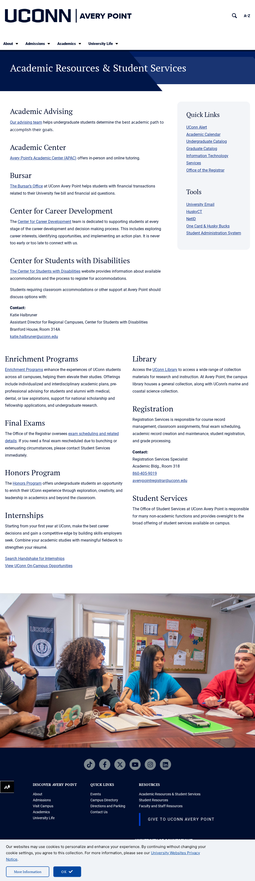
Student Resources (153, 800)
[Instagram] (150, 764)
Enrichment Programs (24, 369)
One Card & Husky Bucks (208, 226)
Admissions (35, 43)
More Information (27, 871)
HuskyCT (194, 211)
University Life (100, 43)
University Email (200, 204)
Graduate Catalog (201, 148)
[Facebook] (104, 764)
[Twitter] (120, 764)
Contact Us (99, 812)
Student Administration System (213, 233)
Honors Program (27, 483)
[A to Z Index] (247, 16)
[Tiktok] (89, 764)
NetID (191, 219)
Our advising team (26, 122)
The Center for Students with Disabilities (45, 271)
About (8, 43)
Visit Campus (43, 806)
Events (95, 794)
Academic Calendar (203, 134)
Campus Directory (104, 800)
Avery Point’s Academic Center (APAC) (43, 158)
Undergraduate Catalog (206, 141)
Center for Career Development (44, 221)
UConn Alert (196, 127)
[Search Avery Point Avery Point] (234, 16)
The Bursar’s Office (26, 186)
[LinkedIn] (165, 764)
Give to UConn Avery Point (181, 819)
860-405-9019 (144, 473)
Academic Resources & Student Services (169, 794)
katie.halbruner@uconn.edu (34, 336)
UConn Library (164, 369)
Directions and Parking (107, 806)
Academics (66, 43)
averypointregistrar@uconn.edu (159, 480)
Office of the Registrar (205, 170)
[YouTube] (135, 764)
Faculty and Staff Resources (161, 806)
